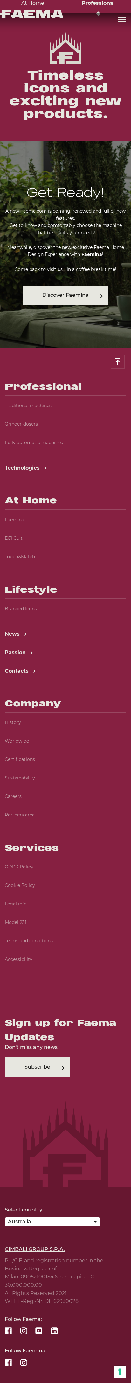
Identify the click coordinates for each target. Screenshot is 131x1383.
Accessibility (18, 959)
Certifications (20, 759)
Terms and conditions (29, 941)
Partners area (20, 815)
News (13, 634)
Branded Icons (21, 608)
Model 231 (15, 922)
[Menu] (122, 20)
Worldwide (17, 741)
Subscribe (37, 1067)
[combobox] (52, 1223)
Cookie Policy (20, 885)
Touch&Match (20, 557)
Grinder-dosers (21, 424)
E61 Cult (14, 538)
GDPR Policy (19, 867)
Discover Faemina (65, 295)
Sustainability (20, 778)
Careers (13, 796)
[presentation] (65, 691)
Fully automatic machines (34, 442)
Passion (16, 652)
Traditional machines (28, 405)
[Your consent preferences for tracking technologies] (120, 1372)
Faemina (14, 520)
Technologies (23, 468)
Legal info (16, 904)
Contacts (17, 671)
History (13, 722)
